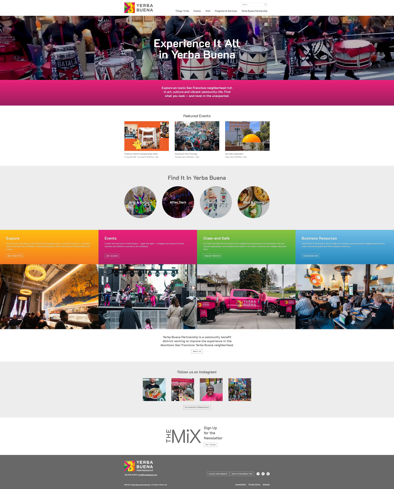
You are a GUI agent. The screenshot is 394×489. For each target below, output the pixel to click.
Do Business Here (310, 256)
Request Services (212, 256)
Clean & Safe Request (218, 474)
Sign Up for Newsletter (242, 474)
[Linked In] (268, 473)
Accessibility (240, 484)
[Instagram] (258, 473)
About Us (197, 351)
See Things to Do (15, 256)
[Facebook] (263, 473)
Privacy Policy (254, 484)
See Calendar (112, 256)
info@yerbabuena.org (147, 475)
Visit (207, 10)
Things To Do (182, 10)
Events (197, 10)
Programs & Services (226, 10)
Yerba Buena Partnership (254, 10)
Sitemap (266, 484)
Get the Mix (211, 445)
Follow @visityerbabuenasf (197, 407)
